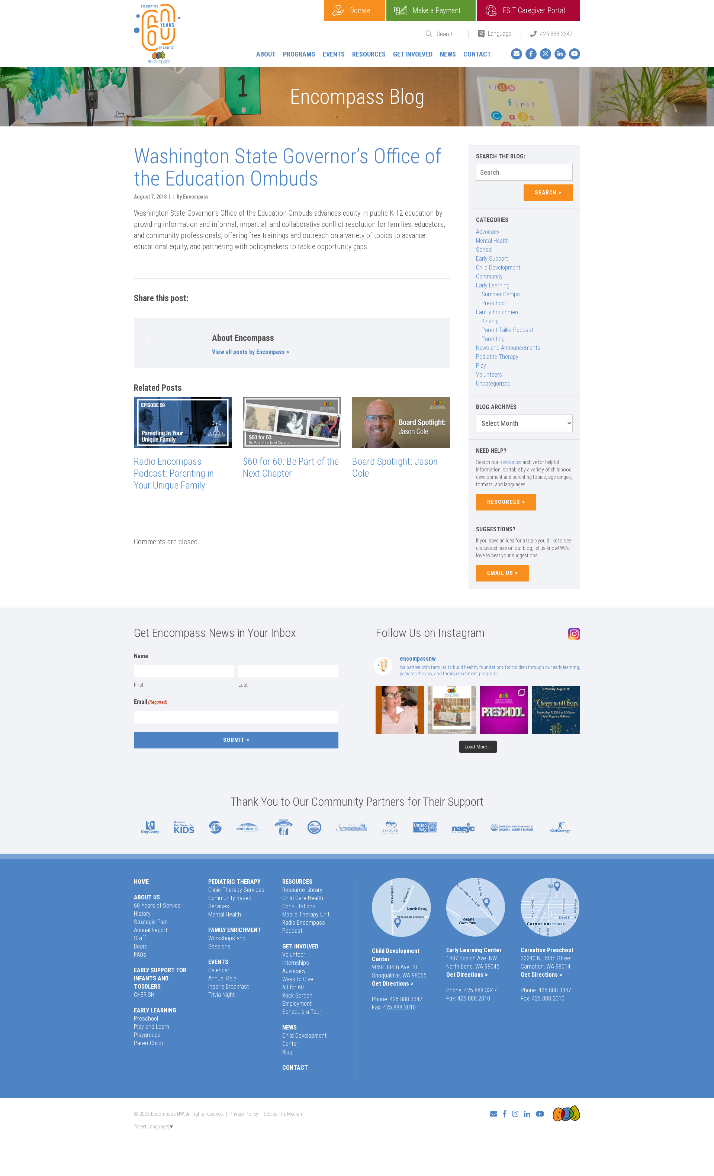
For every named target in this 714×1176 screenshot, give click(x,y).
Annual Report (150, 930)
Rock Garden (297, 995)
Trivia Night (221, 994)
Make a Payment (436, 10)
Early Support (492, 258)
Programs (299, 54)
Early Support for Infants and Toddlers (160, 978)
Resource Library (302, 889)
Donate (360, 10)
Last (243, 685)
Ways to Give (297, 979)
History (142, 913)
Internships (295, 962)
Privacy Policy (243, 1114)
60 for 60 (293, 987)
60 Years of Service (157, 905)
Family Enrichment (498, 312)
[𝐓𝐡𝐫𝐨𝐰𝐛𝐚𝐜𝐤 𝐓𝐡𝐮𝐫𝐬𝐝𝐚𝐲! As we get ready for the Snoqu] (452, 710)
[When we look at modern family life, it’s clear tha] (400, 710)
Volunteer (293, 954)
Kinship (490, 321)
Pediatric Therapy (497, 356)
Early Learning (492, 285)
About (266, 54)
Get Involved (412, 54)
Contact (477, 54)
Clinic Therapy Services (236, 889)
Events (334, 54)
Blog (287, 1052)
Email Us (500, 573)
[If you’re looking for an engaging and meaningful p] (504, 710)
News (448, 54)
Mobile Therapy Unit (305, 914)
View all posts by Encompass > (250, 351)
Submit (234, 740)
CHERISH (144, 994)
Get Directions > (393, 983)
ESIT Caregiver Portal (534, 10)
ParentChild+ (149, 1043)
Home (141, 881)
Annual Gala (222, 978)
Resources (369, 54)
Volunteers (489, 374)
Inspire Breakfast (228, 986)
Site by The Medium (283, 1114)
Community (489, 276)
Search (546, 192)
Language (499, 33)
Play (481, 365)
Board (141, 946)
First (139, 685)
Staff (140, 938)
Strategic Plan (151, 921)
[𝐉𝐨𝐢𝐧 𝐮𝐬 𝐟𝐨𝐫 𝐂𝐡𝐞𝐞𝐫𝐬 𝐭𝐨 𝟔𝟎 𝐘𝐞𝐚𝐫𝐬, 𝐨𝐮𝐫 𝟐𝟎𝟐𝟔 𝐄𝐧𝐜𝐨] (556, 710)
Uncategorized (493, 383)
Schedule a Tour (301, 1011)
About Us (147, 897)
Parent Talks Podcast (507, 330)
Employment (297, 1003)
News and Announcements (508, 347)
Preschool (494, 303)
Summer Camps (501, 294)
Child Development (498, 267)
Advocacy (487, 231)
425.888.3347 (556, 34)
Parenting (493, 338)
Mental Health (492, 240)
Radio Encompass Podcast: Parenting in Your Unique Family (174, 473)
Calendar (218, 970)
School (484, 249)
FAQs (140, 954)
